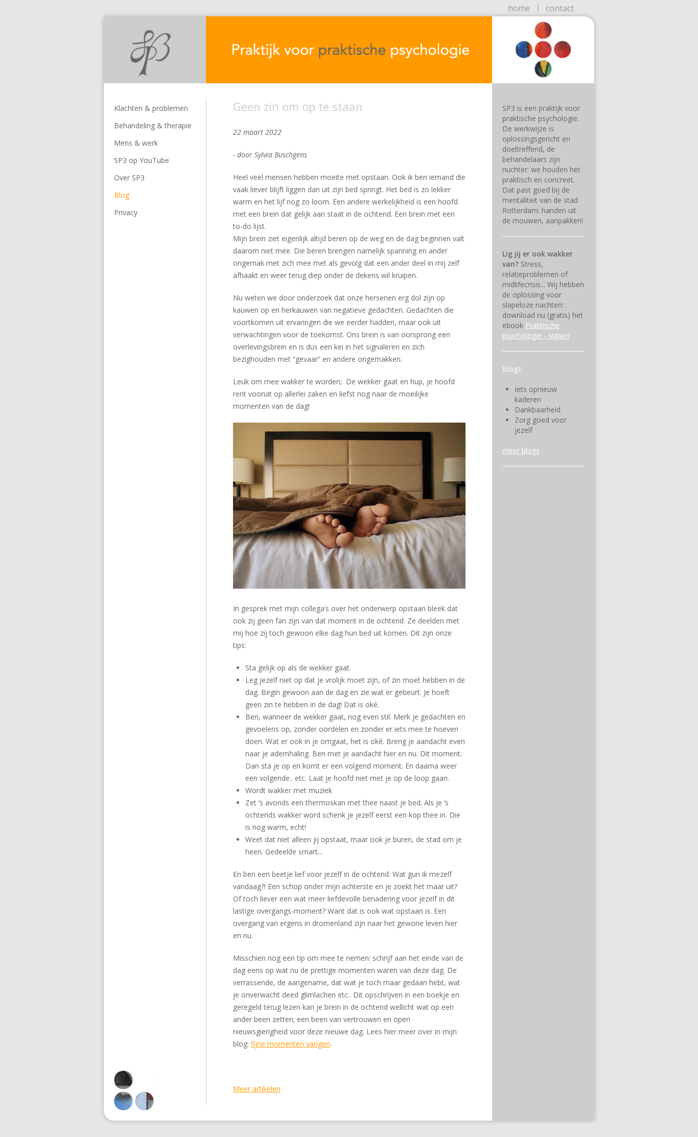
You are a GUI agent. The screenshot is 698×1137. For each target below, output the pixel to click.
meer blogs (521, 450)
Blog (121, 195)
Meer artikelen (257, 1089)
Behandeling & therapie (153, 125)
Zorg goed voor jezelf (541, 425)
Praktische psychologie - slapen (536, 330)
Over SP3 (129, 177)
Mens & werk (136, 143)
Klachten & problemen (151, 108)
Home (519, 8)
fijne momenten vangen (290, 1044)
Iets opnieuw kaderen (536, 394)
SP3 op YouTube (141, 160)
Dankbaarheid (538, 409)
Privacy (125, 212)
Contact (560, 8)
